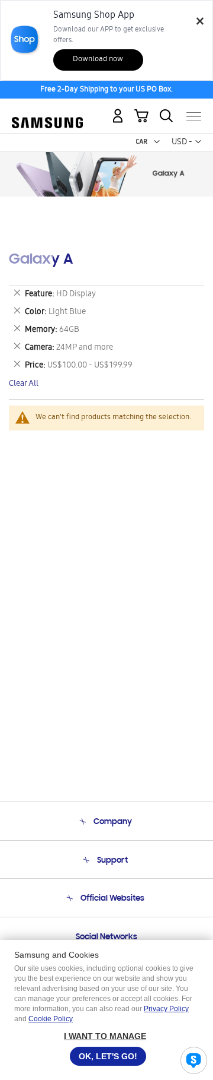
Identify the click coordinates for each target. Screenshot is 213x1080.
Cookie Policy (50, 1019)
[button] (157, 141)
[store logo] (47, 112)
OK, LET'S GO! (108, 1056)
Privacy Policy (166, 1009)
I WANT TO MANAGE (105, 1036)
